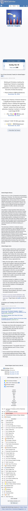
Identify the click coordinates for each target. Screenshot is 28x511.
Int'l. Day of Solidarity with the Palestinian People (15, 409)
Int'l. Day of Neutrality (11, 458)
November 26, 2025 (14, 115)
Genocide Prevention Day (12, 451)
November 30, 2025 (14, 372)
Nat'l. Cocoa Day (9, 462)
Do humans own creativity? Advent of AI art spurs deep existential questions (13, 319)
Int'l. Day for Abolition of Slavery (13, 426)
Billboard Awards (10, 456)
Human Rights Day (10, 453)
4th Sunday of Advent (11, 482)
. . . (14, 407)
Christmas (8, 489)
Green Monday (9, 445)
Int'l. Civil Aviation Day (11, 442)
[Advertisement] (14, 43)
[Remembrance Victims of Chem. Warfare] (24, 66)
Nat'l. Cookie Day (10, 429)
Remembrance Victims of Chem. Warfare (15, 415)
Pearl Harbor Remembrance (12, 444)
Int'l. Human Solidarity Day (12, 478)
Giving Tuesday (9, 424)
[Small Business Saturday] (4, 66)
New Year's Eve (9, 496)
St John (8, 494)
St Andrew (8, 417)
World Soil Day (9, 435)
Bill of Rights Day (10, 469)
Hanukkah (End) (9, 485)
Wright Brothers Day (10, 473)
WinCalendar (9, 2)
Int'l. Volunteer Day (10, 431)
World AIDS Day (9, 422)
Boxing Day (8, 491)
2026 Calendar (14, 498)
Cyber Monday (9, 420)
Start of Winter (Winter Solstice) (13, 484)
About (21, 507)
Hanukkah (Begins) (10, 467)
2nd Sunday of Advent (11, 440)
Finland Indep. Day (10, 436)
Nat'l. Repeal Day (10, 433)
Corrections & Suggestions (18, 509)
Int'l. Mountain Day (10, 455)
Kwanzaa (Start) (9, 493)
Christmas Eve (9, 487)
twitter (19, 298)
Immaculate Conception (11, 447)
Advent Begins (9, 413)
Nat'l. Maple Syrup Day (11, 471)
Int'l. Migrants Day (10, 476)
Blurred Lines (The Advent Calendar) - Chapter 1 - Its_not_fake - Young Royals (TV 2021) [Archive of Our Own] (13, 312)
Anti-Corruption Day (10, 449)
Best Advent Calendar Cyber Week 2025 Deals (12, 316)
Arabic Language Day (11, 474)
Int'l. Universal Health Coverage (13, 460)
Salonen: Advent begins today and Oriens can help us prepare (13, 308)
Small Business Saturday (11, 411)
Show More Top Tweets (14, 130)
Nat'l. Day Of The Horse (11, 464)
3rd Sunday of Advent (11, 465)
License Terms (8, 509)
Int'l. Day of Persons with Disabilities (14, 427)
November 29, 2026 (14, 374)
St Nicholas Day (9, 438)
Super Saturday (9, 480)
